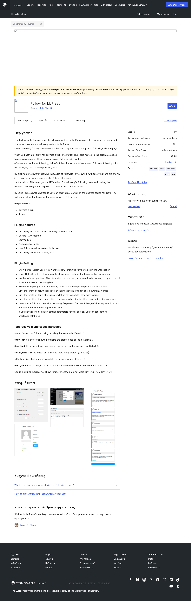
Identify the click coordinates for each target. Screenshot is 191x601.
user (173, 174)
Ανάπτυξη (80, 120)
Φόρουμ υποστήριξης (139, 230)
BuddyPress (154, 567)
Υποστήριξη (170, 120)
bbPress (153, 169)
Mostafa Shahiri (44, 108)
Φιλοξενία (16, 563)
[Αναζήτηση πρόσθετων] (41, 24)
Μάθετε (83, 554)
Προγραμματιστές (88, 563)
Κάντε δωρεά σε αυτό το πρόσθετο (146, 258)
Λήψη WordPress (177, 5)
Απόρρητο (16, 567)
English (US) (171, 162)
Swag (118, 567)
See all (173, 206)
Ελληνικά (42, 583)
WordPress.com (155, 554)
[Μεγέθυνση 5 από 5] (116, 391)
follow (162, 169)
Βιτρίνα (48, 554)
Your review (134, 206)
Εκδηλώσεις (119, 559)
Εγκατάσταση (61, 120)
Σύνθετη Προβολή (137, 182)
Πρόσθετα (50, 563)
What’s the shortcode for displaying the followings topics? (44, 485)
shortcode (171, 169)
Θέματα (49, 559)
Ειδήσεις (15, 559)
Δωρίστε (118, 563)
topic (167, 174)
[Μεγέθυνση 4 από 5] (80, 411)
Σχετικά (15, 554)
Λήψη (172, 106)
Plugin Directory (18, 14)
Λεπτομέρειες (24, 120)
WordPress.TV (86, 567)
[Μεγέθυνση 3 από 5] (80, 391)
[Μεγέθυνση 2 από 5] (44, 427)
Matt (150, 559)
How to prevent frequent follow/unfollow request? (40, 494)
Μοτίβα (48, 567)
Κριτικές (43, 120)
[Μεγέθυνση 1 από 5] (44, 391)
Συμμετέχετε (120, 554)
